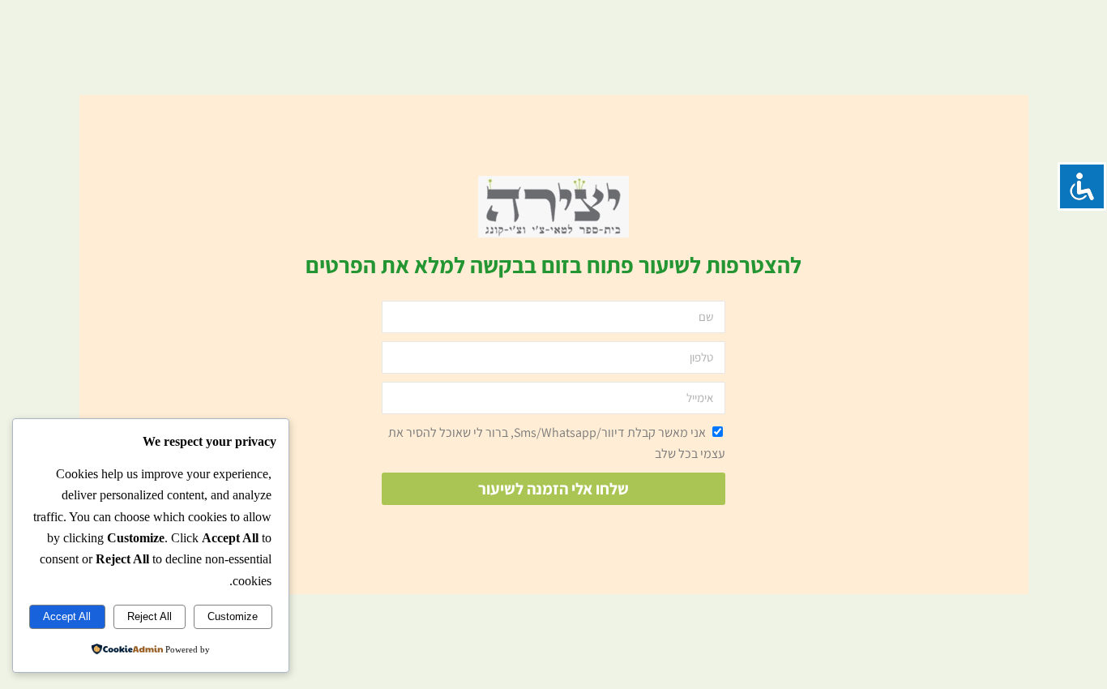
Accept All (67, 616)
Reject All (149, 616)
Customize (232, 616)
